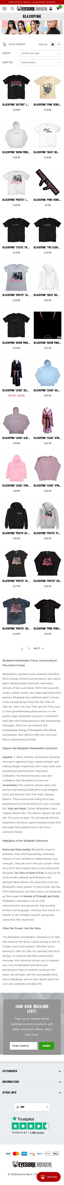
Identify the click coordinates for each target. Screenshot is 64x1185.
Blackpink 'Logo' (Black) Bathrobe (23, 390)
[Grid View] (53, 44)
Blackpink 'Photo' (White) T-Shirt (23, 200)
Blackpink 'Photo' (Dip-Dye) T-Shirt (23, 628)
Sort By (7, 62)
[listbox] (41, 62)
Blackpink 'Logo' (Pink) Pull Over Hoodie (27, 485)
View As (43, 44)
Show (6, 53)
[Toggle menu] (4, 8)
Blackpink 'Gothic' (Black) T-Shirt (23, 105)
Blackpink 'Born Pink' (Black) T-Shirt (25, 343)
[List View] (59, 44)
